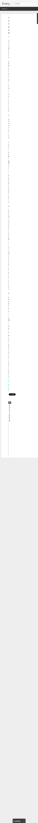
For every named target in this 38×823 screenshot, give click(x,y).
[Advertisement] (19, 50)
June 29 (8, 25)
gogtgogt (8, 383)
